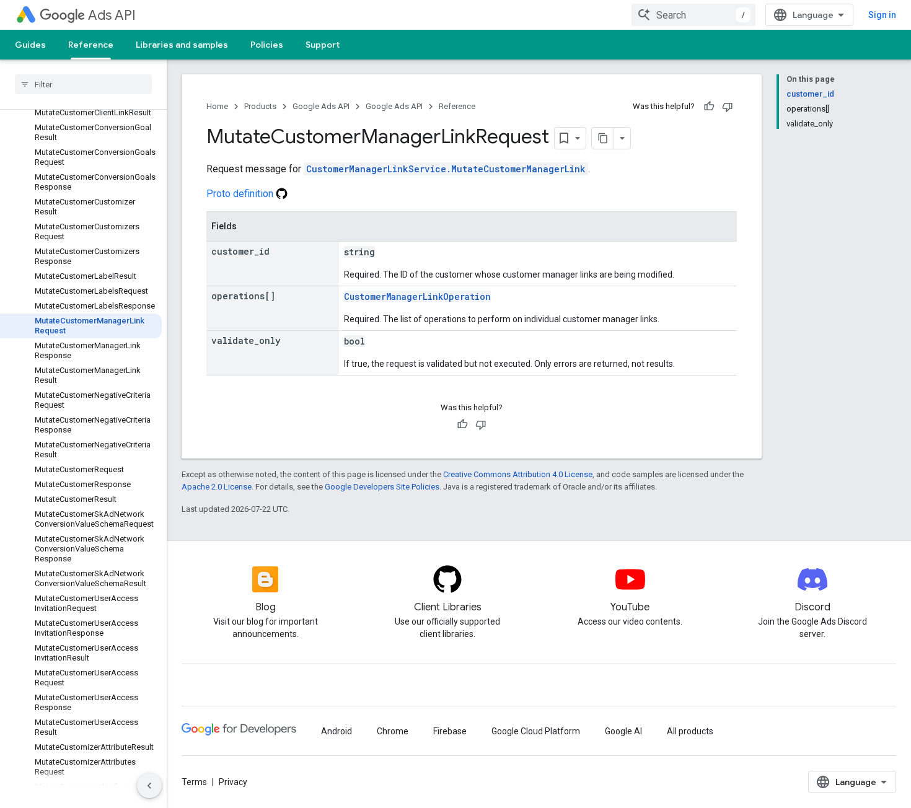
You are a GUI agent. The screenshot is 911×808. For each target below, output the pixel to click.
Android (336, 731)
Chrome (392, 731)
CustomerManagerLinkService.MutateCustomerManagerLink (446, 169)
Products (260, 106)
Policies (266, 44)
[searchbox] (83, 84)
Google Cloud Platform (535, 731)
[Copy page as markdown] (603, 138)
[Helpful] (709, 106)
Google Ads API (321, 106)
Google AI (623, 731)
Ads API (112, 15)
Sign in (882, 15)
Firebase (450, 731)
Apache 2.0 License (217, 486)
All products (690, 731)
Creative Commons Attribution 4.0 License (517, 474)
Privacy (233, 782)
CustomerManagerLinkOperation (417, 296)
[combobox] (693, 15)
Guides (30, 44)
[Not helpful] (727, 106)
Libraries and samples (182, 44)
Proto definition (241, 194)
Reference (90, 44)
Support (323, 44)
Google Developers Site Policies (382, 486)
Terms (194, 782)
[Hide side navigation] (149, 785)
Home (217, 106)
